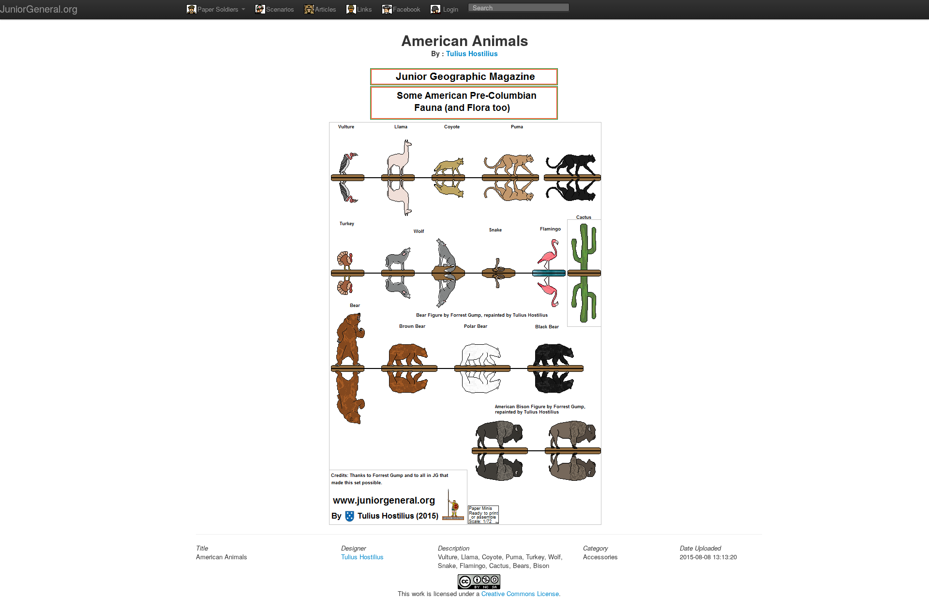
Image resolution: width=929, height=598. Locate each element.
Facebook (406, 9)
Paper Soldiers (218, 9)
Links (364, 9)
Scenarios (280, 9)
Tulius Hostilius (472, 53)
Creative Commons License (520, 593)
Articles (325, 9)
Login (449, 9)
